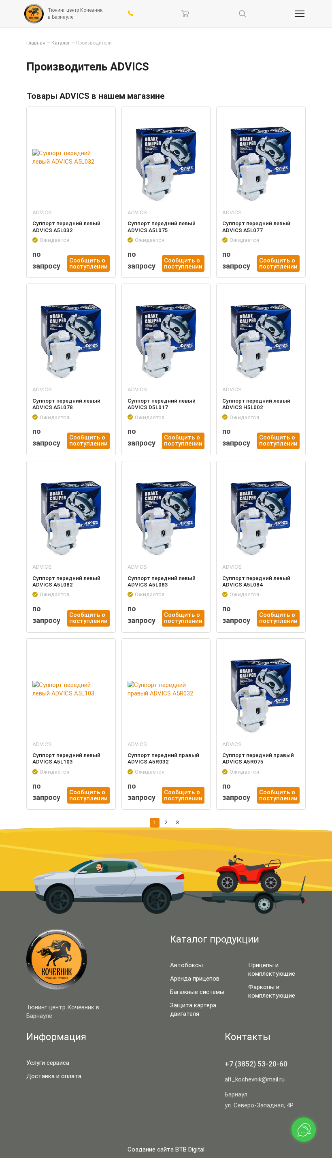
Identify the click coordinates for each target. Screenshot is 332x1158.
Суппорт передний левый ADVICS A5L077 (256, 226)
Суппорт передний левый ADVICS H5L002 (256, 403)
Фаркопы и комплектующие (271, 991)
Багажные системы (197, 992)
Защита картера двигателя (193, 1009)
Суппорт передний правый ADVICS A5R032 (163, 758)
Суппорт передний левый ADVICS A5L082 (66, 581)
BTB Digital (189, 1149)
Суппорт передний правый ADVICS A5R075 (258, 758)
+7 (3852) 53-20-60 (256, 1064)
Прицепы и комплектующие (271, 969)
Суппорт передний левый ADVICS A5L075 (162, 226)
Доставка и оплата (53, 1076)
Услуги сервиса (47, 1062)
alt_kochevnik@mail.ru (255, 1079)
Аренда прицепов (194, 978)
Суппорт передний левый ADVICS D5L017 (162, 403)
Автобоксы (186, 965)
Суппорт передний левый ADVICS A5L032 (66, 226)
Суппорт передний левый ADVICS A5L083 (162, 581)
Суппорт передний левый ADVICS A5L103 (66, 758)
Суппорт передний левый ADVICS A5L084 (256, 581)
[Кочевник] (34, 13)
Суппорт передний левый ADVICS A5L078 (66, 403)
